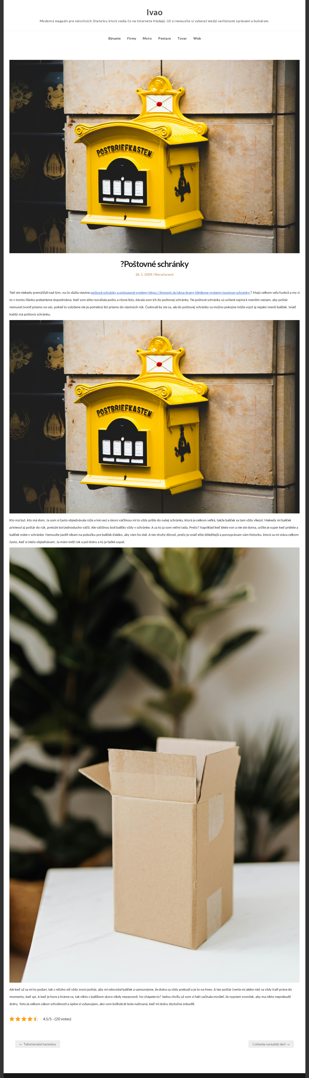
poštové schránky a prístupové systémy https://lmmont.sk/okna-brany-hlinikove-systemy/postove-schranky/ (171, 293)
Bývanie (114, 38)
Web (197, 38)
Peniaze (164, 38)
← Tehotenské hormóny (37, 1044)
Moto (147, 38)
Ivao (154, 12)
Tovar (182, 38)
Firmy (131, 38)
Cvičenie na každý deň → (271, 1044)
